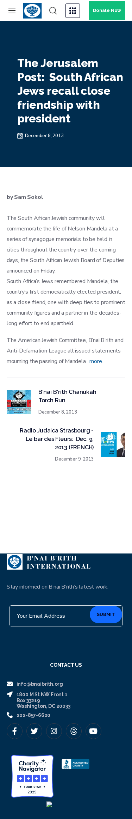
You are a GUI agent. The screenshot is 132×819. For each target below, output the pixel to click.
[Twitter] (34, 731)
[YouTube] (93, 731)
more (95, 361)
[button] (53, 10)
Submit (106, 614)
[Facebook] (15, 731)
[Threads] (74, 731)
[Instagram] (54, 731)
